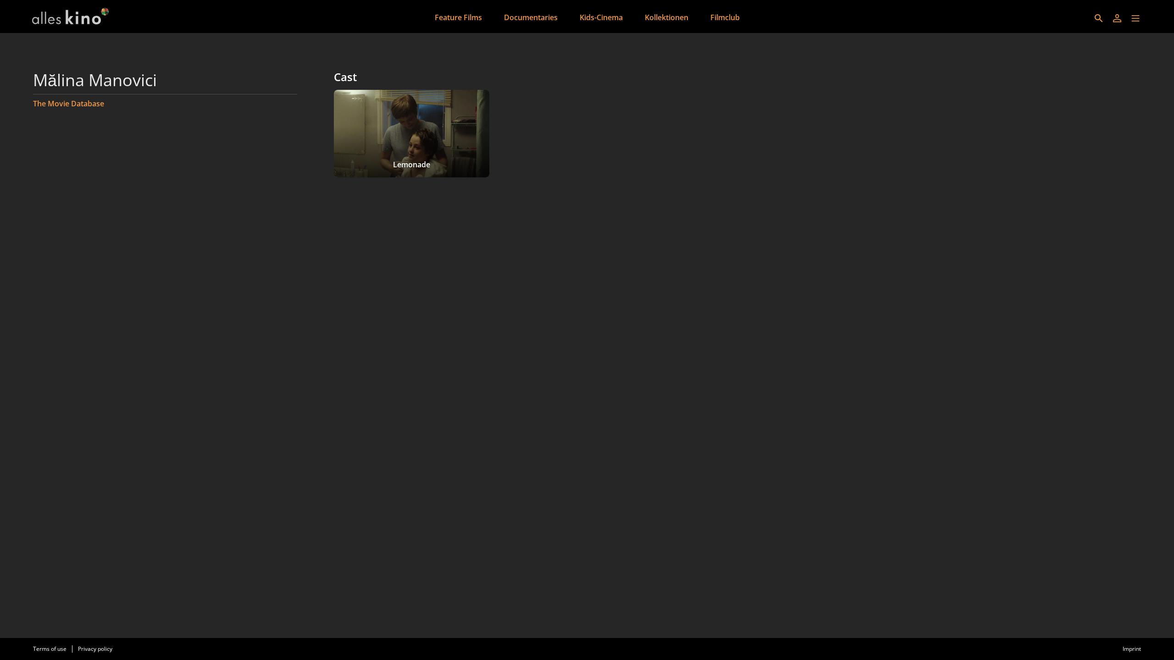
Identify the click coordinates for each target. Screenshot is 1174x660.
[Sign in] (1117, 18)
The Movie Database (68, 104)
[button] (1135, 18)
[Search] (1099, 18)
